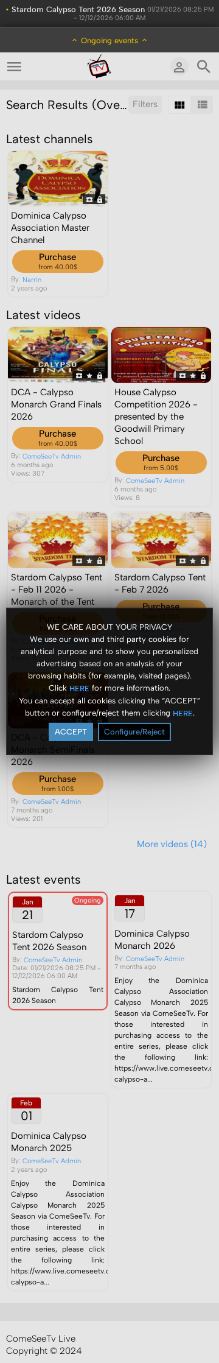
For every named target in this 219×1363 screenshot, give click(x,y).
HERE (79, 687)
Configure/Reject (134, 731)
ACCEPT (71, 731)
